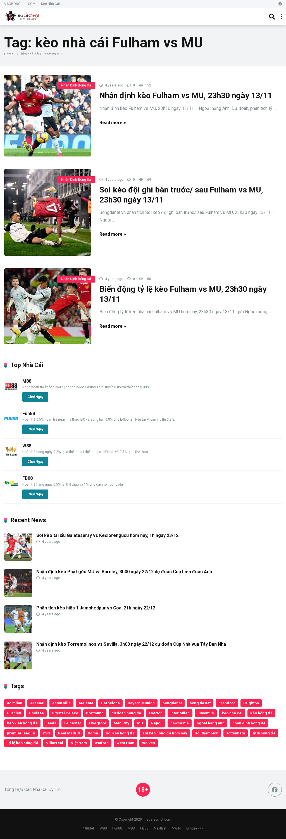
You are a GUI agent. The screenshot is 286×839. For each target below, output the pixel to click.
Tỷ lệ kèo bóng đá (22, 743)
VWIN (176, 828)
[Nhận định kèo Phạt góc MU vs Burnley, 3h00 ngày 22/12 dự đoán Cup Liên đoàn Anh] (18, 595)
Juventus (205, 713)
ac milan (14, 703)
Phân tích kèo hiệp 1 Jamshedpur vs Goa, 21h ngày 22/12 (95, 608)
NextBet (160, 828)
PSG (46, 733)
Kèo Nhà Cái (50, 4)
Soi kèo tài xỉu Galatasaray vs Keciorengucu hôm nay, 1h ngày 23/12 (107, 535)
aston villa (61, 703)
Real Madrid (69, 733)
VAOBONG (12, 4)
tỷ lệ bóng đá (264, 733)
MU (140, 723)
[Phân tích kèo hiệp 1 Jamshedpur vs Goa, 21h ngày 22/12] (18, 631)
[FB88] (11, 488)
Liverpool (97, 723)
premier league (21, 733)
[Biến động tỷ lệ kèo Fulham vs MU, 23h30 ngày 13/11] (47, 306)
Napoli (157, 723)
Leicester (72, 723)
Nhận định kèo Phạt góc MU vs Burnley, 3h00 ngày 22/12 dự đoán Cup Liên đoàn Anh (124, 571)
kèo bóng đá (261, 713)
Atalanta (85, 703)
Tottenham (235, 733)
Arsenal (37, 703)
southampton (206, 733)
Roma (93, 733)
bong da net (200, 703)
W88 (26, 446)
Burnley (14, 713)
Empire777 (194, 828)
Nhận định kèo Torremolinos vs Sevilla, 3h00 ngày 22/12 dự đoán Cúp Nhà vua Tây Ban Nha (131, 644)
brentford (226, 703)
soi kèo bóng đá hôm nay (164, 733)
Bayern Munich (141, 703)
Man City (121, 723)
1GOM (30, 4)
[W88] (11, 456)
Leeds (51, 723)
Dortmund (95, 713)
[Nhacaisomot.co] (23, 15)
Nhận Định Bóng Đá (76, 85)
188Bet (88, 828)
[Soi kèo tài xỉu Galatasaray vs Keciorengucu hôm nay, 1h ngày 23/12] (18, 559)
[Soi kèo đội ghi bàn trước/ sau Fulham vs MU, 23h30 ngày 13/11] (47, 212)
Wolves (148, 743)
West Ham (125, 743)
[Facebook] (280, 4)
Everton (156, 713)
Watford (102, 743)
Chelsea (36, 713)
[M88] (11, 391)
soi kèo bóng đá (120, 733)
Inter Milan (180, 713)
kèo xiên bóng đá (22, 723)
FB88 (27, 478)
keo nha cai (232, 713)
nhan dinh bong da (248, 723)
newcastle (179, 723)
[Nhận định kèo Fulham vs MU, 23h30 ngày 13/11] (47, 115)
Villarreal (54, 743)
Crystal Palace (65, 713)
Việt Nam (79, 743)
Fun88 (28, 413)
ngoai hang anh (211, 723)
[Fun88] (11, 424)
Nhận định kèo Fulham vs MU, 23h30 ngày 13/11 (185, 95)
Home (8, 54)
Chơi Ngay (35, 397)
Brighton (251, 703)
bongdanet (172, 703)
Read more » (112, 122)
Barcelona (110, 703)
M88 (26, 381)
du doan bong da (126, 713)
